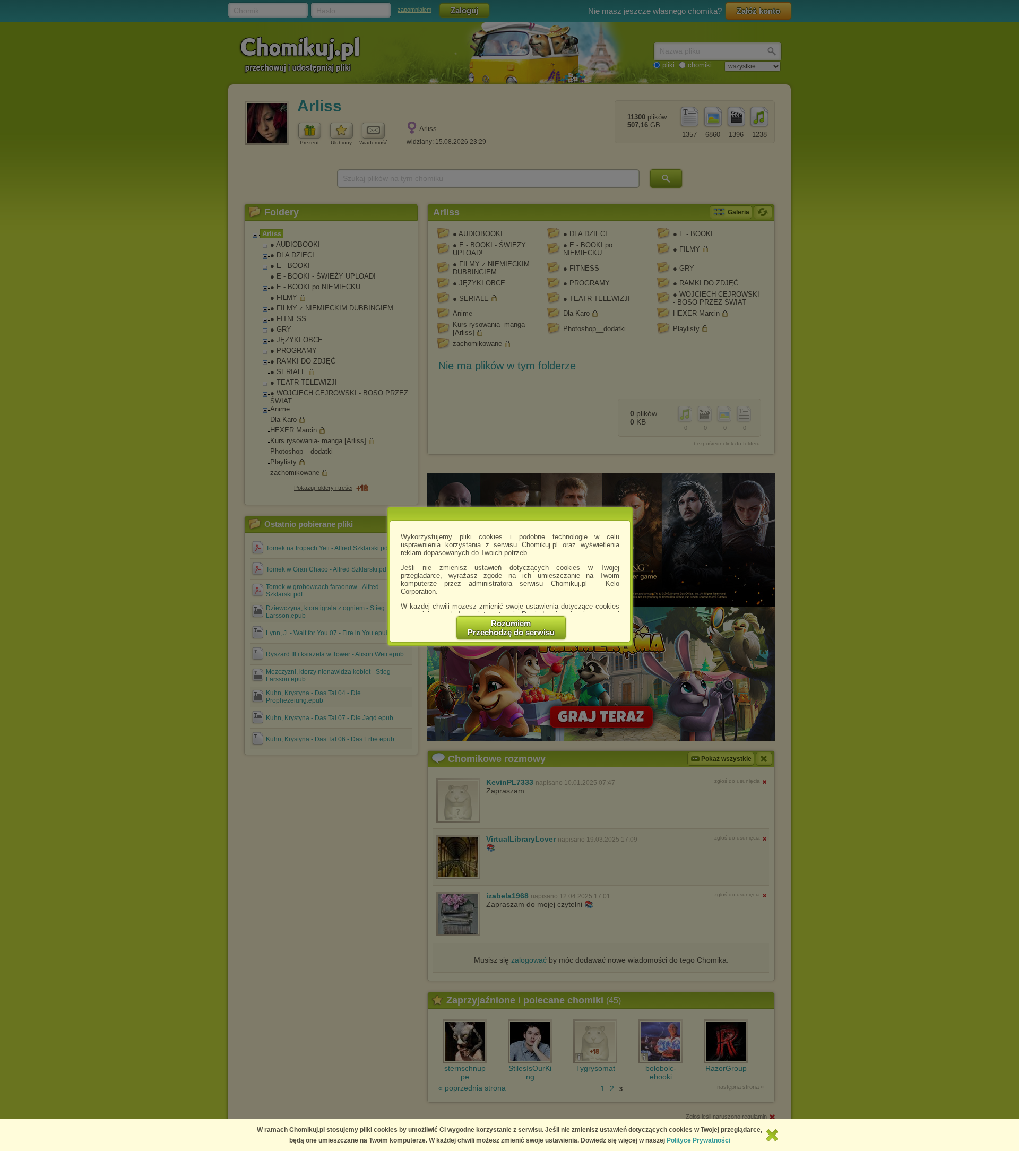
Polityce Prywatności (698, 1140)
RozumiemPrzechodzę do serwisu (511, 628)
